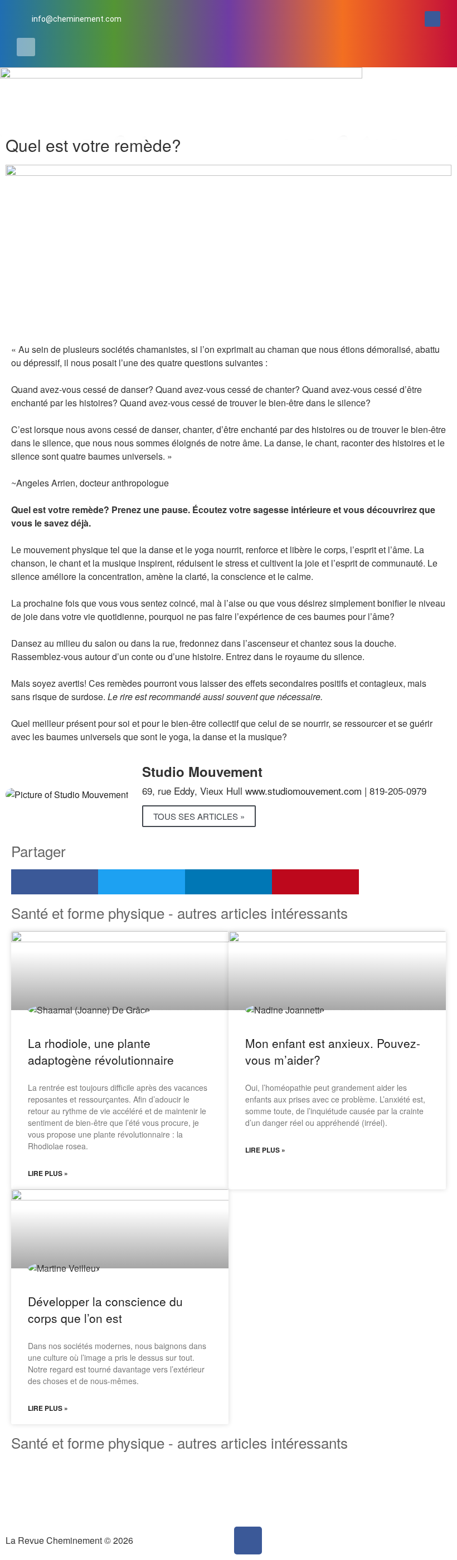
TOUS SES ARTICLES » (199, 816)
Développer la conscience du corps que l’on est (105, 1309)
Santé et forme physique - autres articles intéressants (179, 1442)
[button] (26, 47)
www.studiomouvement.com (303, 791)
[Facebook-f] (432, 19)
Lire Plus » (48, 1173)
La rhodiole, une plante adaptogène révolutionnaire (101, 1051)
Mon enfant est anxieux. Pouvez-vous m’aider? (332, 1051)
